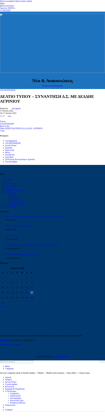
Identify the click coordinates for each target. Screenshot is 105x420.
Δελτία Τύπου (10, 145)
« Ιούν (2, 307)
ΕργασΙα (8, 148)
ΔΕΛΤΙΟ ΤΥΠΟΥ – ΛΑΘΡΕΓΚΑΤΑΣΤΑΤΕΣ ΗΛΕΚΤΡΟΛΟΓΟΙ (32, 245)
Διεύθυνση (4, 340)
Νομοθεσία (9, 155)
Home (44, 86)
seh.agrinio (16, 108)
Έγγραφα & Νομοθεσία (14, 190)
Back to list (4, 126)
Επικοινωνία (10, 207)
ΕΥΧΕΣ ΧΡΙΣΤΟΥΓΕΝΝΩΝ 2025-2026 (22, 255)
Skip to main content (23, 1)
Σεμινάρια (9, 157)
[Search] (102, 361)
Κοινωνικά (9, 150)
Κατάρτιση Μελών (17, 204)
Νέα (7, 181)
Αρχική (8, 179)
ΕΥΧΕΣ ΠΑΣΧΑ (12, 236)
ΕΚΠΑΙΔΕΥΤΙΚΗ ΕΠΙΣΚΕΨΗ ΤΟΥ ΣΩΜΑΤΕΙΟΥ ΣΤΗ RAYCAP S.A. (35, 217)
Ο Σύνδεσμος (10, 193)
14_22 (2, 116)
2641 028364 (15, 344)
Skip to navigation (7, 1)
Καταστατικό (15, 197)
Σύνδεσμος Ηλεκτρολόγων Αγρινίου (20, 159)
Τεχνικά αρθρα (11, 162)
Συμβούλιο (14, 195)
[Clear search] (97, 361)
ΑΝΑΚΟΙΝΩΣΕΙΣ (55, 86)
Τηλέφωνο (4, 344)
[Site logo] (9, 10)
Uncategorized (11, 141)
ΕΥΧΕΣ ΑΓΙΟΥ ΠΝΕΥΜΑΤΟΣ (18, 226)
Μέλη (7, 152)
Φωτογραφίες (15, 200)
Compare (9, 410)
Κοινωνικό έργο (16, 202)
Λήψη (9, 116)
